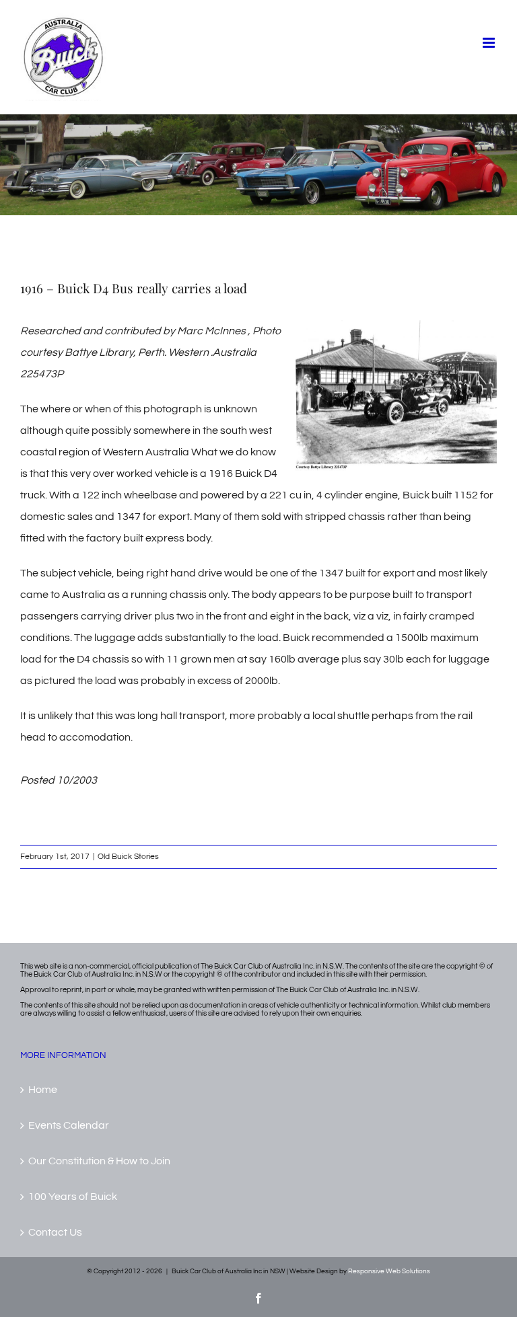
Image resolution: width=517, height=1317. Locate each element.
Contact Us (55, 1232)
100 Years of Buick (72, 1196)
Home (42, 1089)
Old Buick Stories (128, 856)
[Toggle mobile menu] (490, 43)
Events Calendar (68, 1125)
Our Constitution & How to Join (99, 1161)
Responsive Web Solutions (389, 1271)
